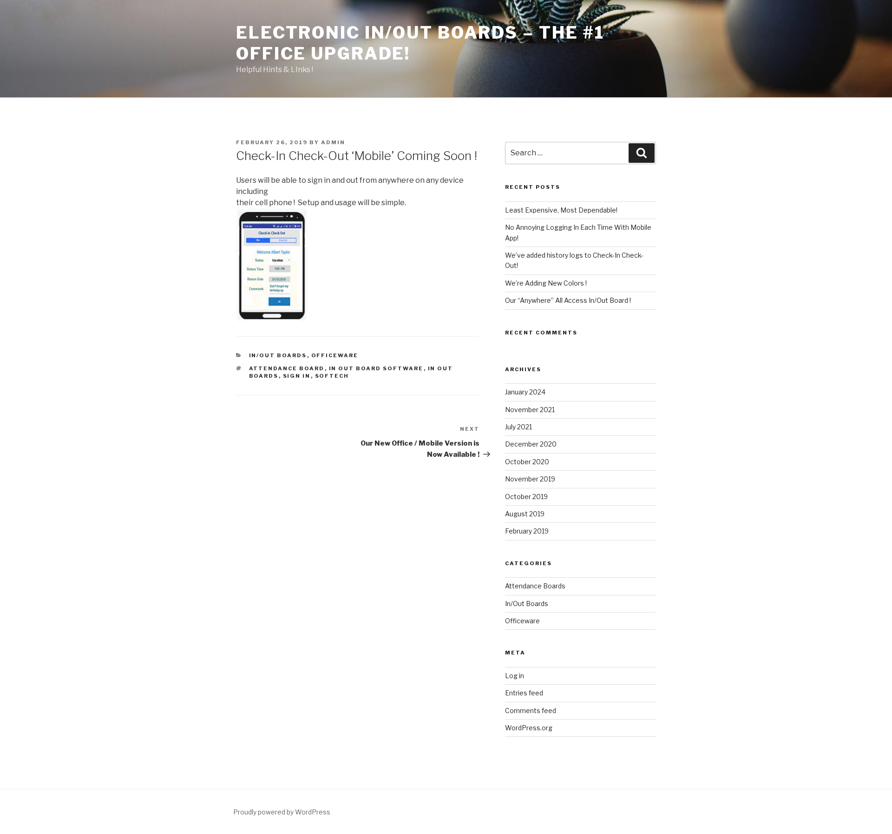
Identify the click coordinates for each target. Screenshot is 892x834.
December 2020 (531, 444)
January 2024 (525, 392)
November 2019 (530, 479)
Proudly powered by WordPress (281, 812)
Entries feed (524, 693)
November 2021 (530, 410)
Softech (332, 376)
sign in (297, 376)
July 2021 (518, 427)
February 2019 (527, 531)
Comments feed (530, 710)
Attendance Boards (535, 586)
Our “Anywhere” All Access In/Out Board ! (568, 300)
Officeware (335, 355)
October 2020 (527, 462)
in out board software (376, 368)
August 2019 (524, 514)
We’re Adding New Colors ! (546, 283)
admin (333, 142)
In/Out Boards (278, 355)
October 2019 (526, 496)
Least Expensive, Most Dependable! (561, 210)
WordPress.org (528, 728)
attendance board (287, 368)
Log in (514, 676)
